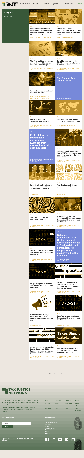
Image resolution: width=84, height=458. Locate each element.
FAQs (56, 408)
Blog (46, 400)
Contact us (68, 400)
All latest (47, 403)
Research (46, 3)
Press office (68, 403)
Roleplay (4, 440)
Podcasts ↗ (58, 400)
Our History (48, 408)
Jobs (66, 408)
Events (67, 3)
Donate (80, 3)
